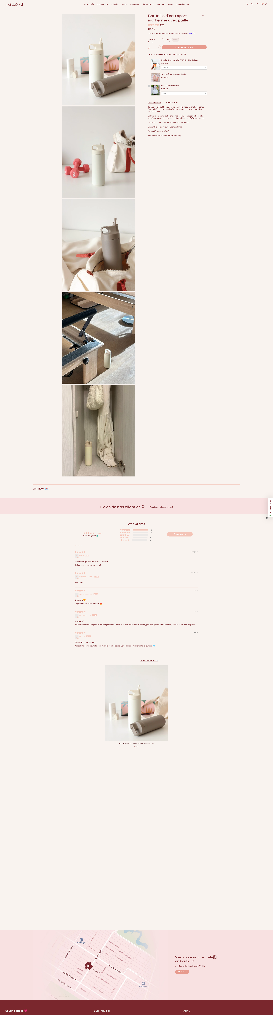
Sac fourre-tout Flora (170, 86)
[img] (80, 552)
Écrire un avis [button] (180, 534)
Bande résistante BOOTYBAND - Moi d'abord (179, 60)
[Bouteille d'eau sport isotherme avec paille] (136, 703)
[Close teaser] (267, 518)
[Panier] (266, 4)
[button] (124, 4)
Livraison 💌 (41, 488)
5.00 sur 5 (99, 533)
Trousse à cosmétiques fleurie (173, 74)
